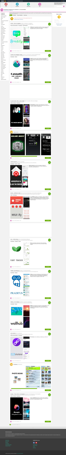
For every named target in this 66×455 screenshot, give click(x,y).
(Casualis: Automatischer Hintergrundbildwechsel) (31, 54)
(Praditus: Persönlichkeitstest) (24, 270)
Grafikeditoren (3, 45)
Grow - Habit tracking (14, 239)
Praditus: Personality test (14, 270)
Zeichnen (2, 78)
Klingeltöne (6, 442)
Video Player (2, 73)
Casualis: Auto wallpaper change (16, 54)
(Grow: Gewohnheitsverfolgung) (24, 239)
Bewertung (25, 15)
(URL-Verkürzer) (19, 333)
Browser (2, 34)
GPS (1, 44)
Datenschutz (2, 38)
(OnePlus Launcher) (20, 161)
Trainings (2, 69)
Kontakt (34, 446)
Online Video (2, 56)
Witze (1, 75)
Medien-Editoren (3, 52)
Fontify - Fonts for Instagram (15, 23)
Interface (2, 46)
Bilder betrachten (3, 33)
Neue (11, 15)
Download (2, 39)
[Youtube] (36, 443)
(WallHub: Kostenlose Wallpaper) (26, 301)
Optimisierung (2, 57)
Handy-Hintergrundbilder (8, 444)
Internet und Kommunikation (4, 20)
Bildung (2, 18)
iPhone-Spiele (7, 441)
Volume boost (18, 132)
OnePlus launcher (13, 161)
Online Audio (2, 55)
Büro (1, 19)
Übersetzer (2, 72)
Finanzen (2, 40)
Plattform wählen (35, 445)
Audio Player (2, 27)
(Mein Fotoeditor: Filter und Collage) (31, 100)
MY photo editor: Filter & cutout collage (17, 100)
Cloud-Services (3, 35)
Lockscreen (2, 51)
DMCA (22, 453)
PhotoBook (17, 364)
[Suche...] (64, 6)
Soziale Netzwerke (25, 25)
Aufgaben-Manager (3, 28)
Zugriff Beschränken (3, 79)
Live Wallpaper (7, 443)
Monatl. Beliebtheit (19, 15)
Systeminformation (3, 67)
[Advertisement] (5, 95)
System (2, 23)
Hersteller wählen (35, 444)
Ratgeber (2, 61)
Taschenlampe (3, 68)
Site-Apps (2, 63)
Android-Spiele (7, 440)
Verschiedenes (3, 24)
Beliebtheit (14, 15)
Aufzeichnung (2, 29)
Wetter (2, 74)
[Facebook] (34, 443)
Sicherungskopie (3, 62)
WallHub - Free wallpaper (15, 301)
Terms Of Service (19, 453)
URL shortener (13, 333)
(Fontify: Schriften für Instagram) (26, 23)
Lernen (2, 50)
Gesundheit (16, 241)
